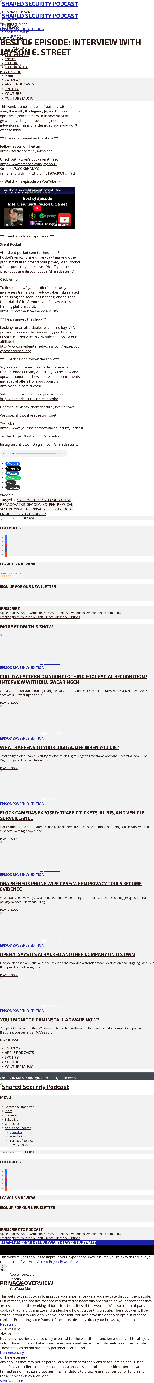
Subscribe (11, 1119)
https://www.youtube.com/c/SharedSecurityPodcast (41, 428)
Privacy (38, 509)
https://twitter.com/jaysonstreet (26, 151)
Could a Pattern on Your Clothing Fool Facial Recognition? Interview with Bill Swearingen (73, 679)
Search (29, 518)
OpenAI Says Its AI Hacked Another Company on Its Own (67, 954)
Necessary (11, 1329)
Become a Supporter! (19, 12)
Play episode (9, 703)
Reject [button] (54, 1261)
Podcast (24, 509)
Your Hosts (17, 1136)
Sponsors (11, 20)
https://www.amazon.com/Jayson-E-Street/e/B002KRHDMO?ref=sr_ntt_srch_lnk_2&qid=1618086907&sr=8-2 (37, 168)
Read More (69, 1261)
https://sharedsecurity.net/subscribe (29, 398)
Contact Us (12, 1124)
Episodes (15, 36)
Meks (20, 1078)
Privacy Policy (19, 1145)
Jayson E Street (43, 504)
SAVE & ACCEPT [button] (12, 1380)
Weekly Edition (30, 28)
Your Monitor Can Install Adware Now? (49, 1019)
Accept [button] (42, 1261)
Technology (34, 513)
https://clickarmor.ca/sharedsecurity (29, 311)
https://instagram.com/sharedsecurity (48, 444)
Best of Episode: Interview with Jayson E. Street (48, 1242)
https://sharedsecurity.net (35, 415)
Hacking (21, 504)
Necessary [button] (8, 1324)
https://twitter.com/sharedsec (37, 436)
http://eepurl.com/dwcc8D (21, 386)
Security (53, 509)
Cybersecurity (30, 499)
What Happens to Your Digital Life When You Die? (59, 747)
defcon (51, 499)
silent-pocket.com (21, 252)
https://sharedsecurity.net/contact (46, 407)
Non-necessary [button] (12, 1352)
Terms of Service (21, 1140)
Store (8, 1111)
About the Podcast (17, 32)
